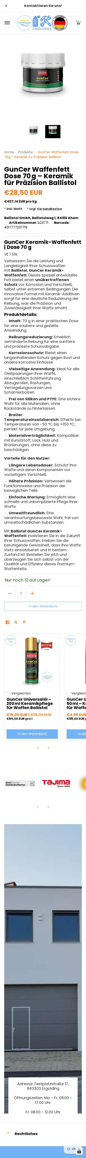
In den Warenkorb (43, 606)
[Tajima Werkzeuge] (56, 783)
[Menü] (7, 23)
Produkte (25, 152)
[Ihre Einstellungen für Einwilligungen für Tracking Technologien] (79, 1151)
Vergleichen (21, 693)
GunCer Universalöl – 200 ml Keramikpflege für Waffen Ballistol (29, 703)
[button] (78, 23)
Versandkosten (49, 209)
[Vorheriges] (7, 81)
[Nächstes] (78, 81)
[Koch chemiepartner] (20, 783)
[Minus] (9, 593)
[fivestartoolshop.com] (42, 23)
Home (9, 152)
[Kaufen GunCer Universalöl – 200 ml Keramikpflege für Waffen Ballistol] (32, 661)
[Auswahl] (32, 593)
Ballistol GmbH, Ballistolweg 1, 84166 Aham (41, 217)
